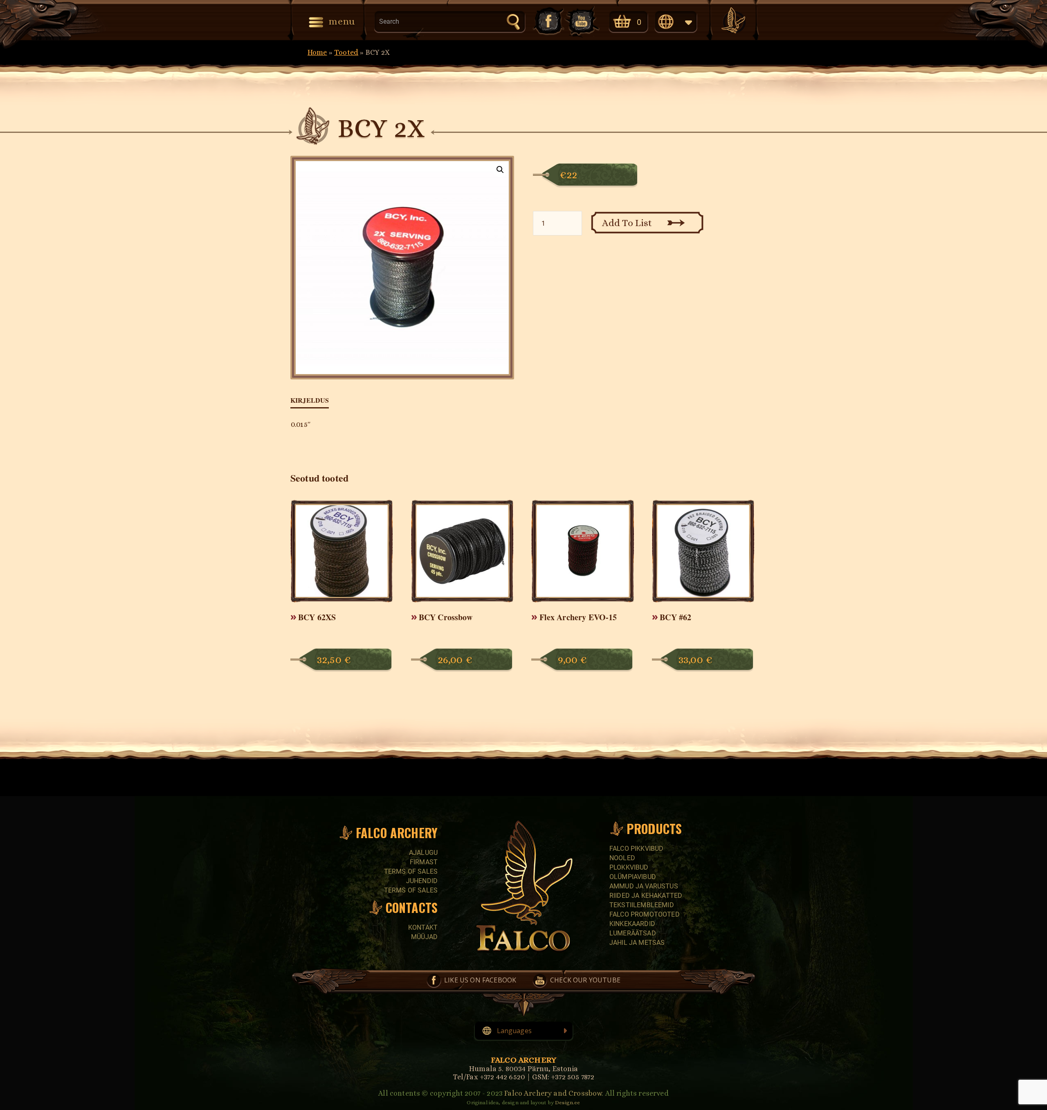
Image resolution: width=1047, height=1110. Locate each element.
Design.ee (567, 1102)
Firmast (424, 862)
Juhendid (422, 881)
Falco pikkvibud (636, 848)
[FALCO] (733, 20)
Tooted (346, 52)
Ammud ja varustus (643, 886)
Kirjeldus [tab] (309, 400)
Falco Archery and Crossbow (553, 1093)
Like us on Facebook (547, 21)
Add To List (627, 223)
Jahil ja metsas (637, 942)
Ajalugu (423, 853)
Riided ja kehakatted (645, 895)
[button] (500, 169)
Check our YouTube (582, 21)
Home (317, 52)
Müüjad (424, 937)
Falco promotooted (644, 914)
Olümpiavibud (632, 877)
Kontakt (423, 927)
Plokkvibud (629, 867)
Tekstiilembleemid (641, 905)
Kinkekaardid (632, 924)
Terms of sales (411, 871)
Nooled (622, 858)
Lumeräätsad (632, 933)
